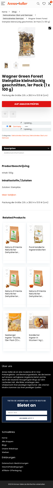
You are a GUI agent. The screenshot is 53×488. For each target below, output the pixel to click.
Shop (14, 12)
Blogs (4, 445)
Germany (17, 126)
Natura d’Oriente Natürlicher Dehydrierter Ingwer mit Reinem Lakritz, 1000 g (13, 297)
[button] (49, 28)
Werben (5, 452)
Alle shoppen (7, 441)
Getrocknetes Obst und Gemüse (17, 15)
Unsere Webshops (10, 448)
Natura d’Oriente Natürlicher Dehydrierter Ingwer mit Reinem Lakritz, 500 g (13, 254)
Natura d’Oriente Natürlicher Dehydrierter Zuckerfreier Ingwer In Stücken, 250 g (37, 297)
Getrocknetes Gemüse (13, 18)
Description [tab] (10, 148)
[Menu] (3, 3)
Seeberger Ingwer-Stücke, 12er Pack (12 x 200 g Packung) (13, 339)
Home (4, 12)
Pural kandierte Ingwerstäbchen (37, 248)
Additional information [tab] (14, 153)
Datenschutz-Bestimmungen (15, 463)
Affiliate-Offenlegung (11, 470)
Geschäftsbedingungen (12, 467)
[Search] (38, 3)
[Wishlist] (44, 3)
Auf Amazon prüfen (26, 104)
